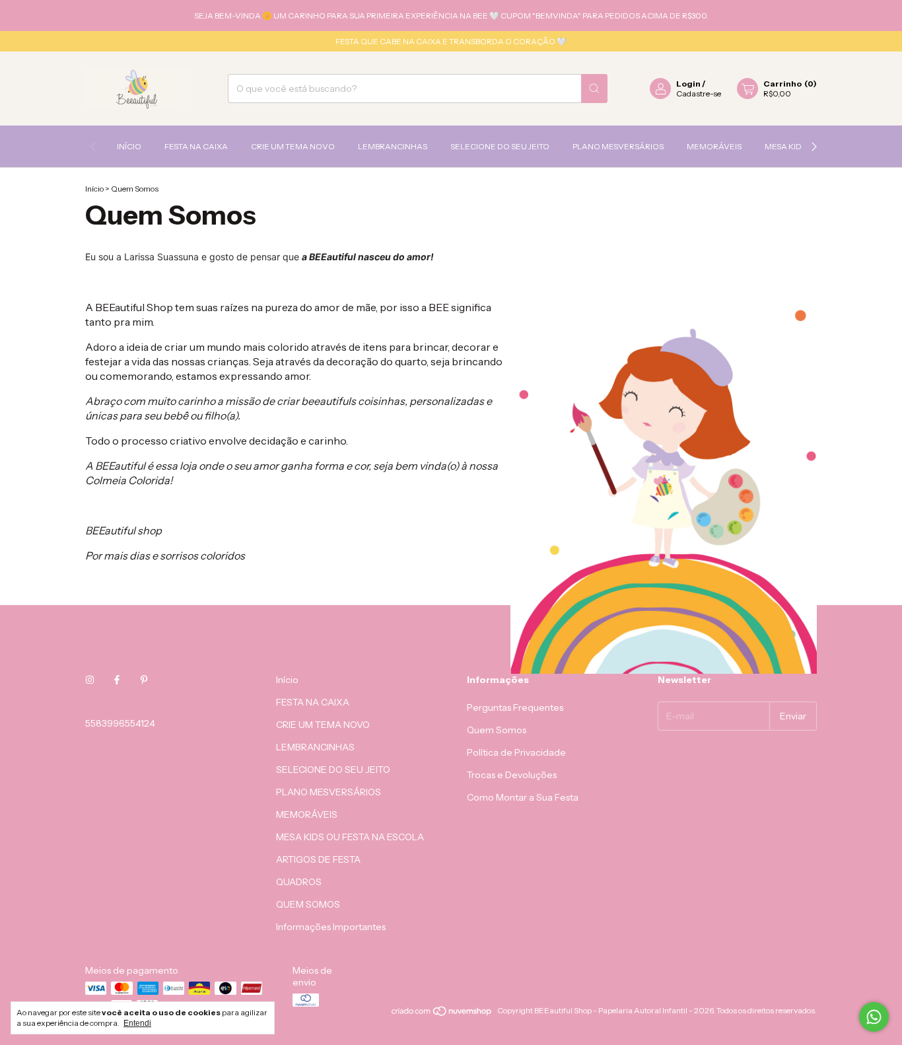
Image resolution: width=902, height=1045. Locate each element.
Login (688, 84)
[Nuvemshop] (442, 1014)
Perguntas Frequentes (515, 707)
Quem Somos (496, 730)
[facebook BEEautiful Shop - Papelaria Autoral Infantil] (116, 680)
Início (129, 146)
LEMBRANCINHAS (392, 146)
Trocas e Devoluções (512, 775)
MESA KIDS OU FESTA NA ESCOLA (350, 837)
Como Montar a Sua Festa (522, 797)
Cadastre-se (698, 93)
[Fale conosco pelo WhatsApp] (874, 1017)
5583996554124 (120, 723)
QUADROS (299, 882)
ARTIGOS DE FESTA (318, 859)
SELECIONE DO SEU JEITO (499, 146)
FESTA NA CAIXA (196, 146)
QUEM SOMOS (308, 904)
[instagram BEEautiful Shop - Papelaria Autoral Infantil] (89, 680)
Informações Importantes (331, 927)
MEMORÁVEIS (714, 146)
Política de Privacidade (516, 752)
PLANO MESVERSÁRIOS (618, 146)
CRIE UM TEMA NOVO (293, 146)
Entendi (137, 1023)
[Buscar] (594, 88)
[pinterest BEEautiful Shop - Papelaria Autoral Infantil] (144, 680)
